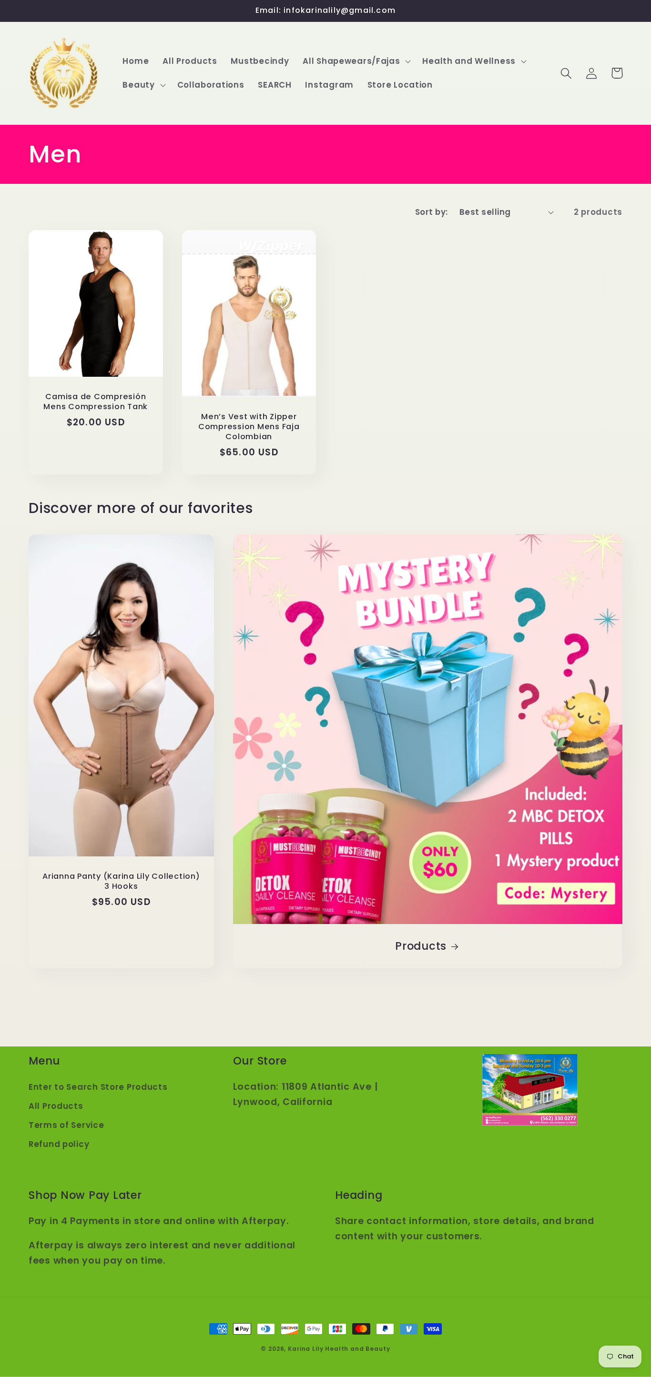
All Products (56, 1106)
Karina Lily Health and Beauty (339, 1349)
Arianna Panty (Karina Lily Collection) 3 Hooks (121, 882)
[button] (356, 61)
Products (421, 946)
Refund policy (59, 1144)
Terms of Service (66, 1125)
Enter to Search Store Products (98, 1087)
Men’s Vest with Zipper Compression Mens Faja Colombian (249, 427)
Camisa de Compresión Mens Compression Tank (95, 402)
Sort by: (431, 212)
